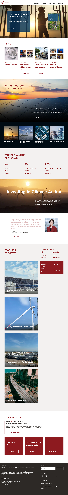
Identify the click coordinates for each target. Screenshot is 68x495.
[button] (64, 21)
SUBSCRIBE (41, 73)
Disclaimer (42, 488)
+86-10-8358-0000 (5, 484)
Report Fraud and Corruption (46, 483)
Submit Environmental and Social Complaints (48, 486)
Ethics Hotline (43, 485)
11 (12, 421)
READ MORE (37, 117)
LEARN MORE (10, 28)
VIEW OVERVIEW (41, 208)
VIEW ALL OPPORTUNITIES (14, 432)
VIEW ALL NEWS (26, 73)
